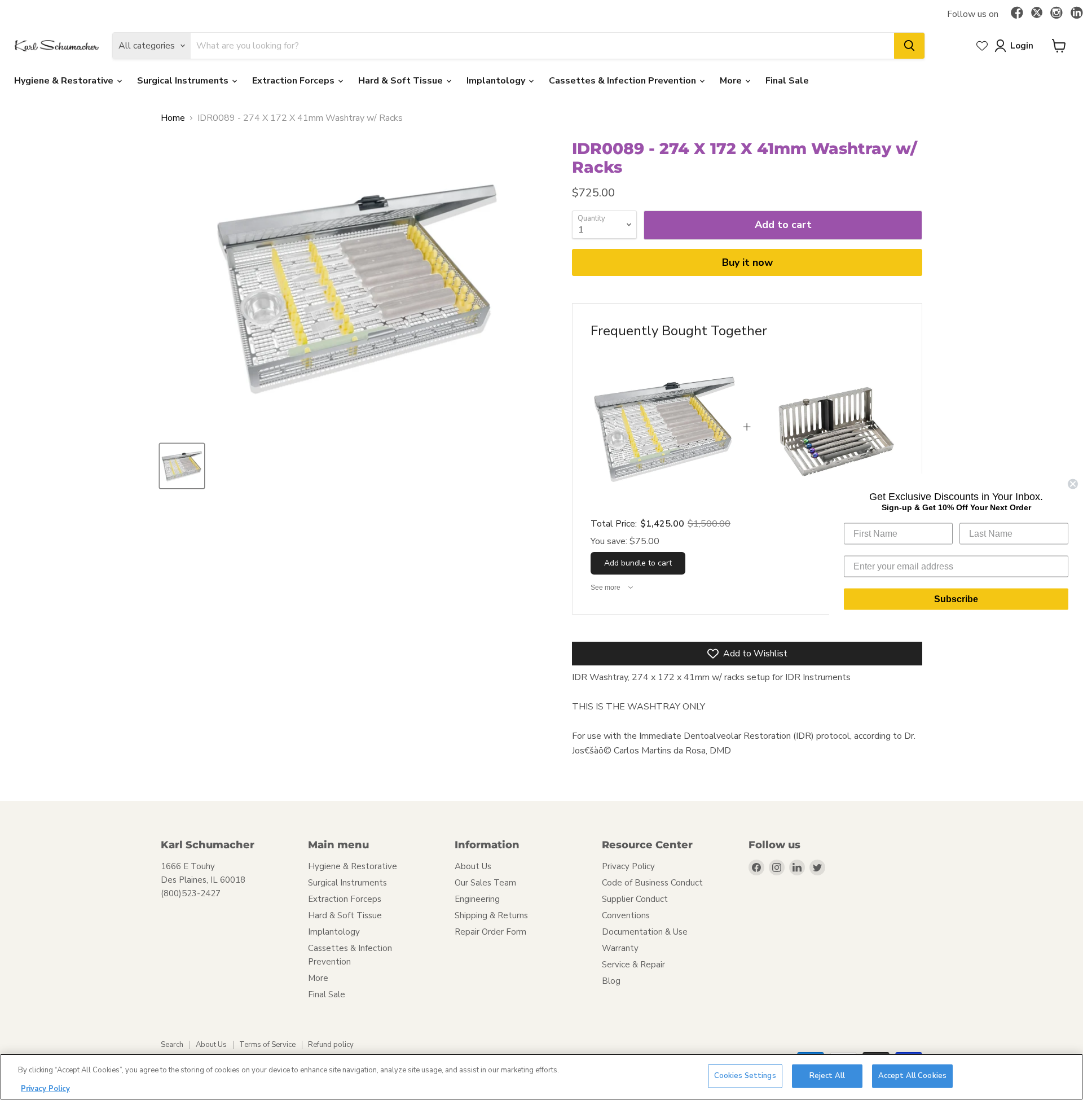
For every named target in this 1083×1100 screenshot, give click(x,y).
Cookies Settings (745, 1076)
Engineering (477, 899)
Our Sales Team (485, 882)
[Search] (909, 46)
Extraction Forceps (294, 80)
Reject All (827, 1076)
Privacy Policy (628, 866)
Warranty (620, 948)
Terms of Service (267, 1045)
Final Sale (787, 80)
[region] (541, 1077)
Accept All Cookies (912, 1076)
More (732, 80)
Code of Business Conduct (652, 882)
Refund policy (331, 1045)
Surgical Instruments (184, 80)
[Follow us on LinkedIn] (1077, 13)
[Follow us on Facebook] (1017, 13)
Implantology (496, 80)
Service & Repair (633, 964)
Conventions (626, 915)
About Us (473, 866)
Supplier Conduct (635, 899)
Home (173, 118)
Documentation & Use (645, 931)
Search (172, 1045)
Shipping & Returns (491, 915)
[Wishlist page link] (982, 45)
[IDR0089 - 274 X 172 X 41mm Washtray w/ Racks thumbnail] (182, 466)
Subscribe (956, 598)
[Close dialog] (1072, 483)
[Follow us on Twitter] (1036, 14)
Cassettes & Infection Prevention (623, 80)
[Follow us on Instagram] (1056, 13)
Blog (611, 981)
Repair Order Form (490, 931)
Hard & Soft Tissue (401, 80)
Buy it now (747, 262)
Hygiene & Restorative (65, 80)
